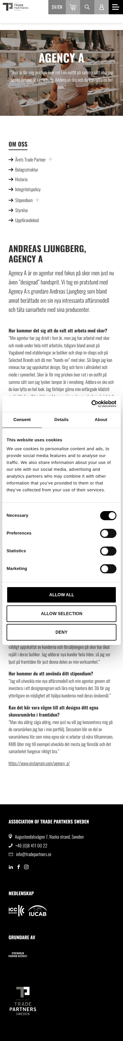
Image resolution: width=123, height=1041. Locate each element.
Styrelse (21, 210)
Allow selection (61, 613)
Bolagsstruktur (26, 169)
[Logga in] (101, 7)
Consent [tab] (22, 419)
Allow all (61, 594)
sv (54, 6)
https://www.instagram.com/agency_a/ (39, 763)
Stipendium (24, 200)
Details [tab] (61, 419)
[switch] (108, 533)
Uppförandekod (27, 220)
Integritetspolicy (28, 189)
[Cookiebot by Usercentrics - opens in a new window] (91, 404)
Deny (61, 632)
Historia (21, 179)
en (60, 6)
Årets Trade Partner (30, 159)
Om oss (18, 144)
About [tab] (101, 419)
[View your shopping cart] (73, 7)
